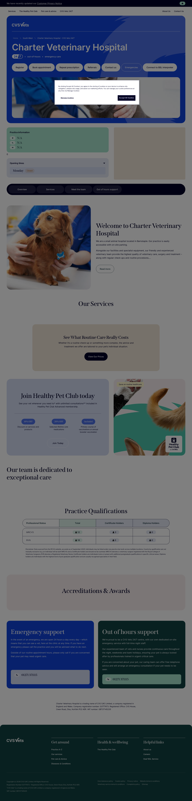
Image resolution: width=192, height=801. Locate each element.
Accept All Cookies (126, 98)
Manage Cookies (67, 98)
